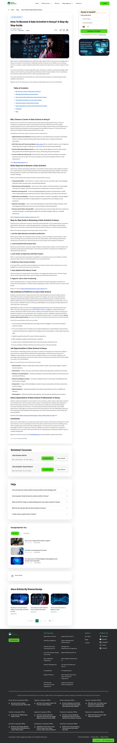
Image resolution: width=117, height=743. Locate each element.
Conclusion (19, 109)
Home (37, 3)
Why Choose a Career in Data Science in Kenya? (28, 91)
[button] (39, 490)
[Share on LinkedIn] (67, 30)
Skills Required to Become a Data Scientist (27, 94)
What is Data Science (19, 162)
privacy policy (102, 34)
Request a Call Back (94, 31)
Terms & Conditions (83, 737)
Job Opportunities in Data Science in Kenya (27, 103)
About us (57, 3)
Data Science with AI (50, 636)
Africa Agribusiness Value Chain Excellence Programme (68, 676)
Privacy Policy (95, 737)
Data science (39, 144)
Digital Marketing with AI (68, 652)
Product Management (50, 664)
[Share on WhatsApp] (64, 30)
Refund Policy (104, 737)
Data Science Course (38, 308)
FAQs (17, 112)
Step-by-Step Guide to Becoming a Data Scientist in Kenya (31, 97)
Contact (87, 642)
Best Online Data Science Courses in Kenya (33, 289)
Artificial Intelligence (50, 640)
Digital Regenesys (35, 434)
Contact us (79, 3)
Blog (17, 10)
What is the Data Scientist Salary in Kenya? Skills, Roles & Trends (37, 415)
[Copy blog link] (61, 30)
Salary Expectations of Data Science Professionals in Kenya (31, 106)
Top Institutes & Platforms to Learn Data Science (29, 100)
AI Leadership (48, 670)
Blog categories (66, 3)
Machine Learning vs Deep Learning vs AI (26, 217)
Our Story (88, 636)
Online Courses (45, 3)
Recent (15, 533)
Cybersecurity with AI (67, 636)
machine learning (39, 191)
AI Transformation (66, 670)
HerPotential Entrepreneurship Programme (49, 684)
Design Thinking (49, 674)
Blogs (86, 639)
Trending (26, 533)
